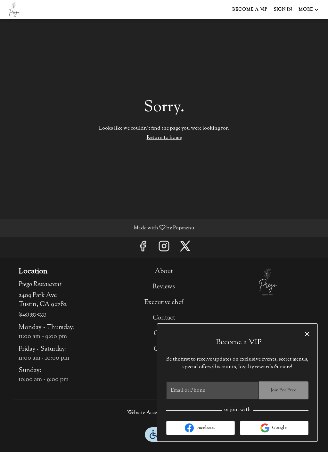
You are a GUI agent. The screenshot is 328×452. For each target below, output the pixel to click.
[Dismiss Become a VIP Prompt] (307, 334)
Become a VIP (249, 10)
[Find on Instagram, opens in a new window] (164, 248)
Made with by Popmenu (99, 227)
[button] (309, 9)
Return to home (164, 137)
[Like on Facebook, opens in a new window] (143, 248)
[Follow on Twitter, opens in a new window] (185, 248)
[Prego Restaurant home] (34, 10)
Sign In (283, 10)
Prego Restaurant (267, 281)
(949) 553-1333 (32, 314)
